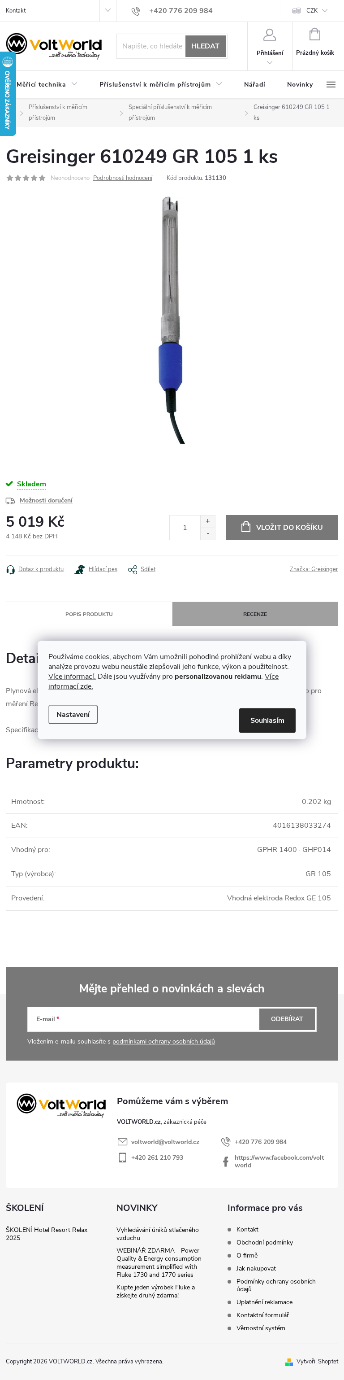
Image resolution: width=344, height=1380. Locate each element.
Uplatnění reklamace (264, 1302)
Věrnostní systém (260, 1328)
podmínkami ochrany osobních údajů (163, 1041)
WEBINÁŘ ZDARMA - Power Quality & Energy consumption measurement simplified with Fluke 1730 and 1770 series (159, 1262)
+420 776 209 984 (261, 1142)
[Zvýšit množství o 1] (207, 521)
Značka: (314, 569)
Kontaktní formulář (262, 1315)
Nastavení (73, 715)
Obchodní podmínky (264, 1242)
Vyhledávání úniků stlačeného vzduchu (157, 1234)
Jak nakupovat (256, 1268)
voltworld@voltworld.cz (165, 1142)
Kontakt (16, 11)
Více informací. (72, 676)
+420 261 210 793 (157, 1157)
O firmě (247, 1255)
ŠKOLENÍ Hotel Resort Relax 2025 (46, 1234)
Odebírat (287, 1019)
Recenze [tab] (255, 614)
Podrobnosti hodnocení (122, 178)
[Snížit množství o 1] (207, 534)
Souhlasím (267, 720)
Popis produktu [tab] (89, 614)
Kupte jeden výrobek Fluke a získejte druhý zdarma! (155, 1291)
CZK (312, 11)
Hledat (205, 46)
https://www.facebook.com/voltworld (279, 1161)
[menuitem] (47, 85)
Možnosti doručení (46, 500)
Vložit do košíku (289, 528)
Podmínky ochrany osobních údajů (276, 1285)
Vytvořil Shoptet (317, 1362)
